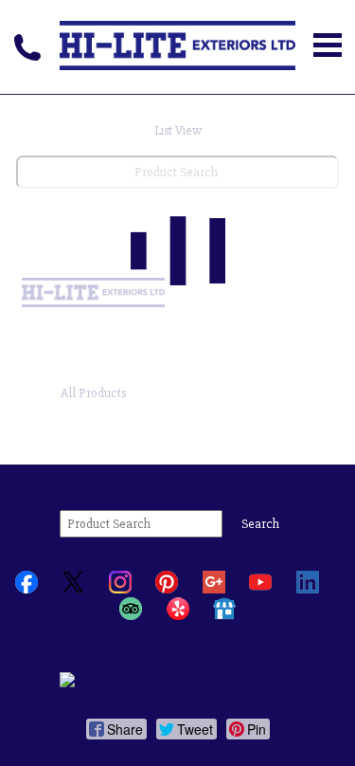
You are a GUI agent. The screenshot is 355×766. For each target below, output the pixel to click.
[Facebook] (26, 589)
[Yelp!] (178, 616)
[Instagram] (120, 589)
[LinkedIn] (307, 589)
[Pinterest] (166, 589)
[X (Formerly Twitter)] (73, 589)
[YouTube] (260, 589)
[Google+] (214, 589)
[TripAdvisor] (130, 616)
